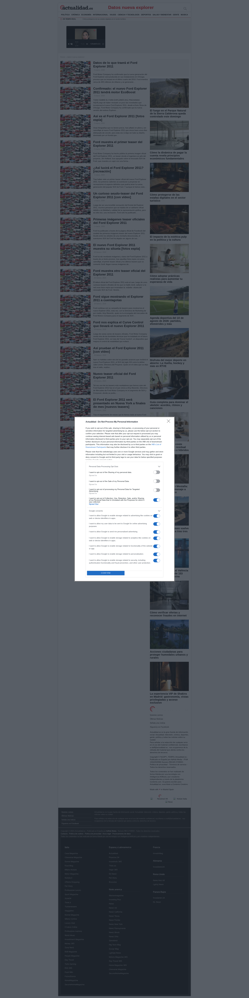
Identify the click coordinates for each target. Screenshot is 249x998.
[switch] (156, 472)
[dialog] (124, 499)
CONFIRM (106, 573)
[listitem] (124, 466)
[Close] (169, 421)
